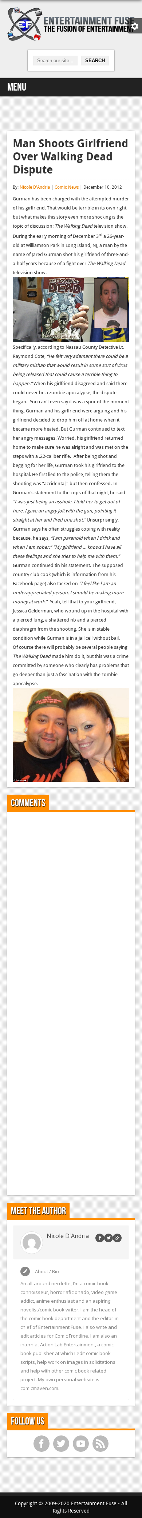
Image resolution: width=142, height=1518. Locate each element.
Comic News (67, 187)
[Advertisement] (71, 113)
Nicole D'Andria (35, 187)
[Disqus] (71, 908)
